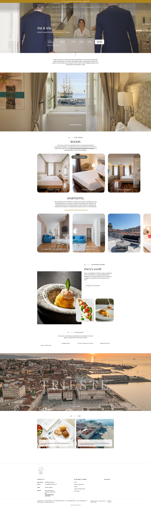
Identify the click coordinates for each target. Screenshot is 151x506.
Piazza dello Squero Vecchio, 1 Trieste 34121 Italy (50, 492)
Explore (75, 49)
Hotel (47, 7)
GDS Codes (76, 491)
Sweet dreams (56, 7)
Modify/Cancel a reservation (53, 45)
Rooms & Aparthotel (79, 484)
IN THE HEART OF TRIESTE (80, 479)
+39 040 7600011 (48, 487)
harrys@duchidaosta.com (51, 484)
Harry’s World (73, 7)
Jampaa (109, 502)
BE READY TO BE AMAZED (93, 285)
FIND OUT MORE (75, 406)
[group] (53, 173)
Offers (98, 7)
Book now (86, 1)
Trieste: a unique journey (87, 7)
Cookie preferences (49, 502)
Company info (40, 500)
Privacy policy (40, 502)
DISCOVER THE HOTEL (75, 124)
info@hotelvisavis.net (50, 482)
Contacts (105, 7)
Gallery (65, 7)
